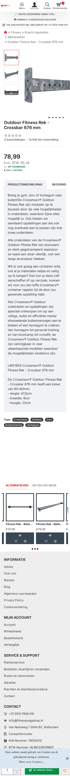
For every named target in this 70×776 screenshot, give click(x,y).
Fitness (16, 32)
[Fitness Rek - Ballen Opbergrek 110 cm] (20, 507)
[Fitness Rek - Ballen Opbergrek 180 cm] (50, 507)
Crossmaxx (20, 419)
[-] (17, 772)
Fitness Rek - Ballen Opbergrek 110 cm (20, 524)
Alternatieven (17, 485)
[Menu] (22, 6)
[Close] (67, 758)
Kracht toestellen (36, 32)
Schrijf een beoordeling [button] (43, 139)
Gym (49, 419)
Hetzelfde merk (44, 485)
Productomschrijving (25, 184)
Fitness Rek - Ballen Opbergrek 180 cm (50, 524)
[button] (25, 85)
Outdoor (37, 419)
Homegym (33, 424)
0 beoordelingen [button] (14, 139)
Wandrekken (16, 37)
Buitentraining (13, 424)
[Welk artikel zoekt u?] (47, 6)
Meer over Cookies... (31, 761)
